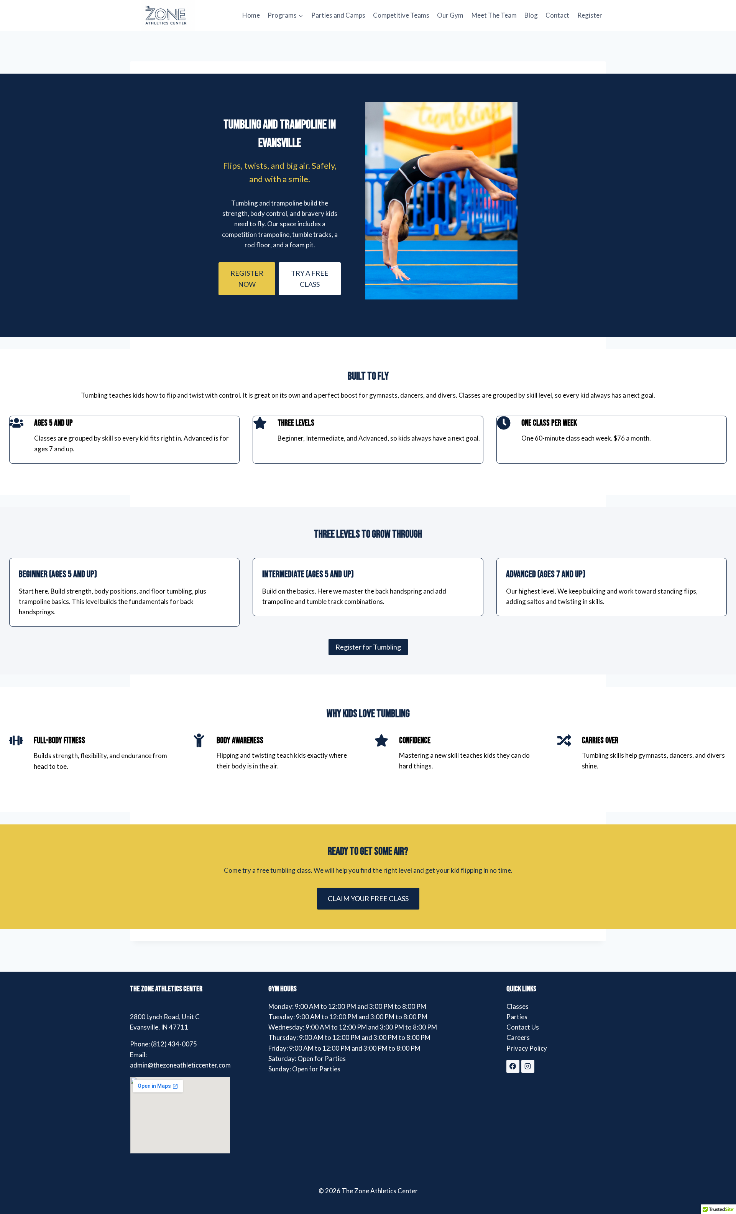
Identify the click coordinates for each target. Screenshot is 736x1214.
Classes (517, 1006)
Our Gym (450, 15)
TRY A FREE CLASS (310, 278)
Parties (516, 1017)
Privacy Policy (526, 1048)
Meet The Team (494, 15)
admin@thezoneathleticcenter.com (180, 1065)
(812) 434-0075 (174, 1044)
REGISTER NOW (246, 278)
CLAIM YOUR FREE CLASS (368, 898)
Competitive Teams (401, 15)
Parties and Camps (338, 15)
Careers (518, 1037)
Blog (531, 15)
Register (589, 15)
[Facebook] (512, 1066)
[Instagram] (527, 1066)
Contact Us (522, 1027)
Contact (557, 15)
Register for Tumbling (368, 647)
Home (251, 15)
